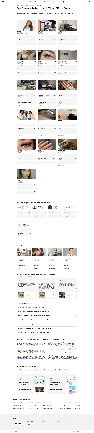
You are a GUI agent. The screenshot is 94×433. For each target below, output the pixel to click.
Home (18, 5)
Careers (28, 419)
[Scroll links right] (81, 406)
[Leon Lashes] (70, 259)
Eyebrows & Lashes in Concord (18, 403)
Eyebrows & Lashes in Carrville (64, 405)
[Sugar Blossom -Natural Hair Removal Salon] (39, 259)
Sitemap (28, 424)
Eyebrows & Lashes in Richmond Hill (65, 402)
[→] (77, 259)
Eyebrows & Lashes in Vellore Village (18, 408)
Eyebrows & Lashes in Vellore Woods (34, 403)
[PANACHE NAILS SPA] (55, 259)
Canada (29, 5)
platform (52, 357)
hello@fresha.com (59, 359)
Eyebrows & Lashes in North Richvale (65, 408)
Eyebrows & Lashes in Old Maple (33, 408)
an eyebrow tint (24, 358)
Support (43, 424)
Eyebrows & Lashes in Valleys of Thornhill (66, 403)
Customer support (30, 421)
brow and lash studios (31, 345)
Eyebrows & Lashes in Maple (47, 402)
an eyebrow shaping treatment (33, 358)
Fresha (20, 342)
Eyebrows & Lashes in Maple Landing (34, 402)
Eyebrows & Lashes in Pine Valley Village (19, 405)
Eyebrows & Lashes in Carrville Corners (49, 403)
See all (47, 239)
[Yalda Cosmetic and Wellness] (24, 259)
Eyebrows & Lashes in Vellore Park (34, 405)
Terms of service (58, 421)
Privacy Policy (58, 419)
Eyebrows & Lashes (23, 5)
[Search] (63, 1)
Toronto (33, 5)
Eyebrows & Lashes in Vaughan (18, 402)
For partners (43, 419)
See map (51, 10)
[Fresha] (3, 1)
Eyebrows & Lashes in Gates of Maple (48, 405)
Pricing (43, 421)
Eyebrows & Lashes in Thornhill (47, 408)
